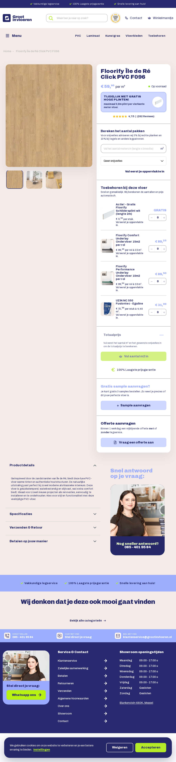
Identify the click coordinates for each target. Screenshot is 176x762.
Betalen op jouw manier (29, 541)
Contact (136, 18)
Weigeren (119, 747)
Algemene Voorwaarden (73, 698)
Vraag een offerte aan (136, 442)
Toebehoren (156, 35)
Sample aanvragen (135, 405)
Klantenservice (67, 660)
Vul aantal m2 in (136, 356)
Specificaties (21, 514)
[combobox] (77, 18)
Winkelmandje (163, 18)
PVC (78, 35)
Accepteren (150, 747)
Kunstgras (112, 35)
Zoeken (51, 18)
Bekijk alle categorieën (86, 620)
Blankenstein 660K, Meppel (136, 703)
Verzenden (65, 690)
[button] (49, 115)
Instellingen (41, 749)
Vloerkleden (134, 35)
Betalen (63, 675)
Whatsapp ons (24, 695)
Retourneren (66, 683)
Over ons (63, 706)
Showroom (65, 713)
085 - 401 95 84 (137, 547)
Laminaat (93, 35)
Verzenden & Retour (26, 527)
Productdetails (22, 465)
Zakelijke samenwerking (73, 668)
